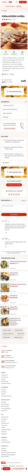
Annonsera (3, 431)
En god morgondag (5, 442)
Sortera (23, 200)
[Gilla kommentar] (6, 232)
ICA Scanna (3, 391)
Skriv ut (6, 74)
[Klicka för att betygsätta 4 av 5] (16, 194)
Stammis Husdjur (5, 406)
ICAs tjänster (4, 387)
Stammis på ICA (5, 399)
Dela (12, 74)
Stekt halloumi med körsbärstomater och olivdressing (15, 320)
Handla (3, 372)
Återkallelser (4, 450)
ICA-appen (3, 389)
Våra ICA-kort (4, 410)
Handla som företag (5, 383)
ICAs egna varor (5, 417)
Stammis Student (5, 404)
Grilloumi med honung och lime (18, 261)
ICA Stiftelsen (4, 440)
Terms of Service (15, 252)
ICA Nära (3, 421)
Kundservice (4, 446)
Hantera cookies (5, 456)
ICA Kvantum (4, 425)
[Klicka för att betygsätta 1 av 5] (9, 194)
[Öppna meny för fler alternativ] (8, 264)
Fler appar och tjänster (6, 396)
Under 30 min (5, 54)
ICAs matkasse (4, 377)
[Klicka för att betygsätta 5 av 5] (19, 194)
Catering (3, 379)
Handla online (4, 375)
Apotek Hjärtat (4, 381)
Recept (5, 10)
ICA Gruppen (4, 419)
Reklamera (3, 448)
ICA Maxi (3, 427)
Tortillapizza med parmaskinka (18, 284)
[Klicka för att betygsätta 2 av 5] (11, 194)
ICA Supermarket (5, 423)
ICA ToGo (3, 394)
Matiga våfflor (13, 307)
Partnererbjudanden (6, 408)
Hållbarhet (4, 437)
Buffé (3, 82)
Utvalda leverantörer (6, 429)
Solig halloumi (13, 295)
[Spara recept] (8, 262)
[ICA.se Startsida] (10, 2)
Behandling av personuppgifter (8, 454)
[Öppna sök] (16, 2)
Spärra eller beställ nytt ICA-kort (8, 452)
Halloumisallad (14, 273)
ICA (2, 414)
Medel (22, 54)
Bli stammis (3, 402)
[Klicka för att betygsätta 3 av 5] (14, 194)
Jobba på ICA (4, 433)
